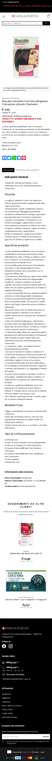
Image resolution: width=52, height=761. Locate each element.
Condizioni (6, 702)
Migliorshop (27, 752)
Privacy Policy (7, 710)
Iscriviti (46, 737)
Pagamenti (6, 698)
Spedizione (6, 694)
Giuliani (26, 551)
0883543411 (12, 662)
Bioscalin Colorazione (10, 98)
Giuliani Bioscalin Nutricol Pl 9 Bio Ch (26, 553)
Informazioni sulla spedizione (27, 170)
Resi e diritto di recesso (12, 706)
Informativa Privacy (9, 717)
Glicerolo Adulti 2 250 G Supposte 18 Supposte (26, 599)
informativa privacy (25, 741)
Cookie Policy (7, 713)
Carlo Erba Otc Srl (26, 597)
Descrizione (8, 170)
